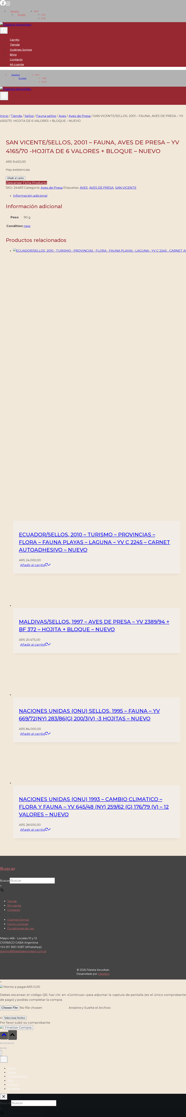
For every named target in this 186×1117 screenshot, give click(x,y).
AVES (84, 187)
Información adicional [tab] (30, 195)
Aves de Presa (52, 187)
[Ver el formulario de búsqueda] (4, 30)
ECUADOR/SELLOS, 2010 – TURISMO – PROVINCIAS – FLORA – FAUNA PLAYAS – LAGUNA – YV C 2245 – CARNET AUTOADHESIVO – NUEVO (94, 542)
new (27, 226)
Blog (13, 54)
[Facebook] (3, 5)
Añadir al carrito (15, 178)
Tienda (15, 44)
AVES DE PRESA (101, 187)
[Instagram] (8, 5)
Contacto (16, 59)
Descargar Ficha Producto (26, 183)
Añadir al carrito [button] (32, 565)
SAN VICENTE (125, 187)
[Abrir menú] (4, 96)
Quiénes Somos (21, 49)
